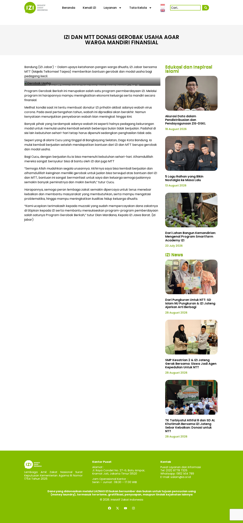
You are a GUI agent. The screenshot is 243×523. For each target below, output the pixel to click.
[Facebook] (110, 508)
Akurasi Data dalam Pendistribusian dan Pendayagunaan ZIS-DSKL (185, 120)
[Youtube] (125, 508)
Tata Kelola (138, 8)
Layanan (110, 8)
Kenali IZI (89, 8)
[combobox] (185, 7)
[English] (162, 10)
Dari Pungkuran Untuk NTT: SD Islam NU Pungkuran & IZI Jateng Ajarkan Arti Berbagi (190, 303)
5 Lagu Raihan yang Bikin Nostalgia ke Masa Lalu (184, 178)
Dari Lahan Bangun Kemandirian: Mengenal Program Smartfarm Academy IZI (190, 236)
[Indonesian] (162, 5)
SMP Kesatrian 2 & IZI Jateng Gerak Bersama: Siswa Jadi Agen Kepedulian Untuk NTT (190, 363)
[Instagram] (133, 508)
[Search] (205, 7)
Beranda (68, 8)
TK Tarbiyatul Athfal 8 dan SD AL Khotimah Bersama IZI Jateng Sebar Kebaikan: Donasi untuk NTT (190, 425)
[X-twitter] (117, 508)
